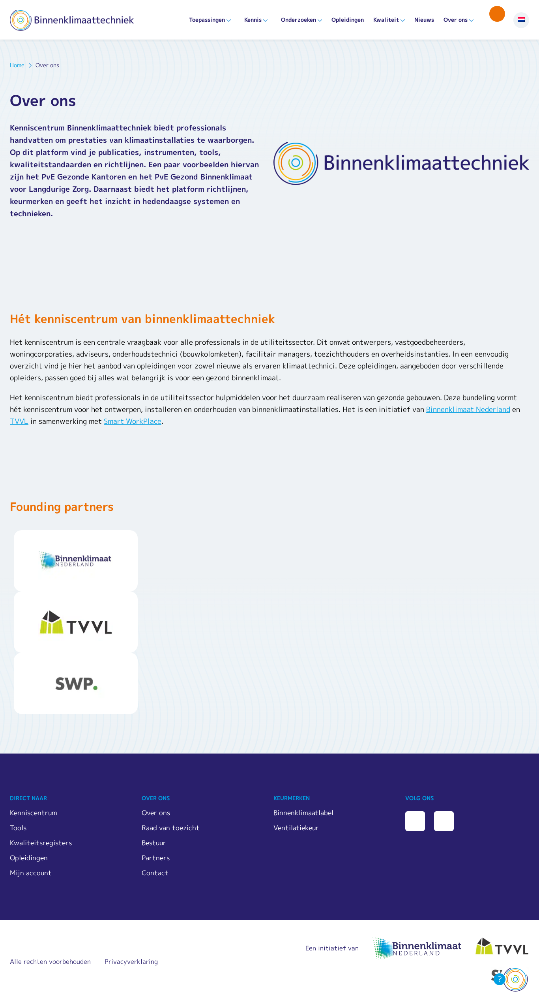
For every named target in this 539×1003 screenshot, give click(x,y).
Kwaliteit (386, 19)
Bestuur (154, 842)
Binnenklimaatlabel (303, 812)
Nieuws (424, 19)
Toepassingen (207, 19)
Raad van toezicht (171, 827)
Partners (156, 857)
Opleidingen (347, 19)
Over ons (456, 19)
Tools (18, 827)
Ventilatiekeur (296, 827)
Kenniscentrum (33, 812)
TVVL (19, 421)
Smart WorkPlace (132, 421)
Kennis (253, 19)
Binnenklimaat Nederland (468, 409)
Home (17, 65)
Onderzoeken (298, 19)
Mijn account (31, 872)
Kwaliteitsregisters (41, 842)
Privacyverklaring (131, 961)
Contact (155, 872)
